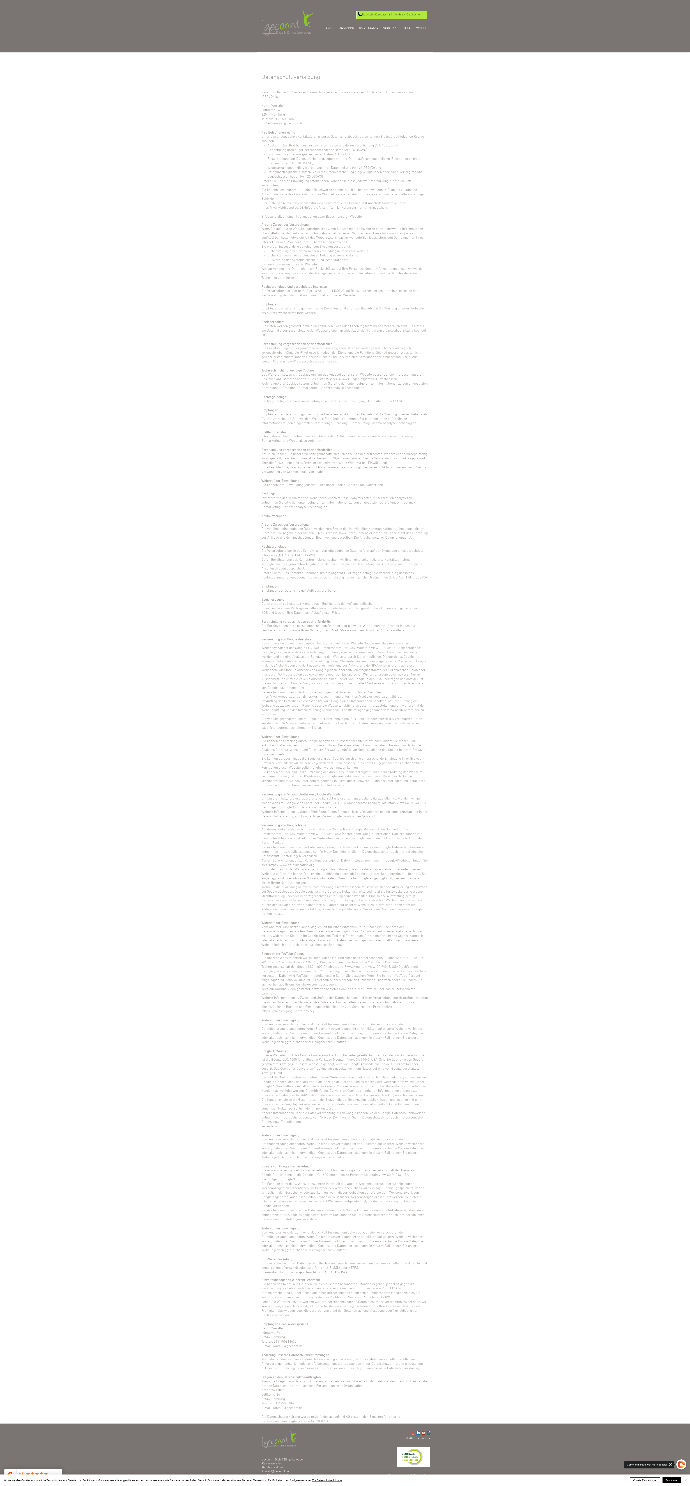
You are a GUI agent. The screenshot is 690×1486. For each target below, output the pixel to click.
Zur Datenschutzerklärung (327, 1480)
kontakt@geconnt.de (275, 1471)
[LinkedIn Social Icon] (418, 1433)
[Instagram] (413, 1433)
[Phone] (359, 14)
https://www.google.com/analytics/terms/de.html (297, 697)
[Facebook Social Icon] (428, 1433)
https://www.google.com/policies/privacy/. (344, 816)
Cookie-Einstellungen (645, 1480)
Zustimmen (672, 1480)
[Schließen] (686, 1480)
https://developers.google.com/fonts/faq (382, 812)
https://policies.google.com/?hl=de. (376, 697)
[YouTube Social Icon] (423, 1433)
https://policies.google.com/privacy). (289, 1011)
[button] (346, 28)
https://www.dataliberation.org (291, 865)
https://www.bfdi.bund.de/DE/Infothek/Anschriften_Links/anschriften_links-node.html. (324, 208)
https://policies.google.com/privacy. (306, 1118)
